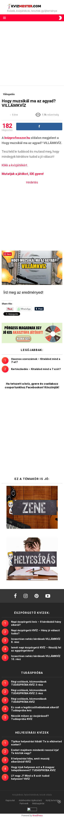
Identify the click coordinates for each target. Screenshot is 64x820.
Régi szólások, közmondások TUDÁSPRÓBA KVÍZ (28, 700)
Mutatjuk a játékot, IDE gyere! (23, 174)
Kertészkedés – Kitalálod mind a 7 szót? (36, 369)
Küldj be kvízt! (52, 800)
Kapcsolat (10, 800)
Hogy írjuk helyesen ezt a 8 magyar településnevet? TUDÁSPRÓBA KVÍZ (33, 769)
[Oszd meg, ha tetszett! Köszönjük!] (39, 126)
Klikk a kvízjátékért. (15, 165)
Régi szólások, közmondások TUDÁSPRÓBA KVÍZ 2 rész (28, 692)
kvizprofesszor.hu (17, 138)
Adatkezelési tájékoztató (30, 800)
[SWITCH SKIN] (60, 17)
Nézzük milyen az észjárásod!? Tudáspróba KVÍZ (30, 717)
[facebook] (15, 596)
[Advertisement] (32, 53)
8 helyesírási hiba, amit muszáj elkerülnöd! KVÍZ (30, 760)
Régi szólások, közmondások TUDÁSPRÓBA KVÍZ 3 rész (28, 683)
